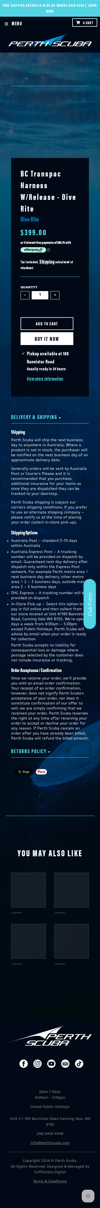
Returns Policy (28, 751)
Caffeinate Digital (50, 1172)
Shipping (46, 261)
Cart (88, 22)
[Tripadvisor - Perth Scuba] (65, 1064)
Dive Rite (30, 219)
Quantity (29, 287)
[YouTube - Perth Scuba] (51, 1064)
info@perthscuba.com (50, 1143)
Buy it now (47, 338)
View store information (45, 378)
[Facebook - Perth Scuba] (23, 1064)
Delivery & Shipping (34, 417)
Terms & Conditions (50, 1181)
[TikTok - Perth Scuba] (79, 1064)
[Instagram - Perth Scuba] (37, 1064)
